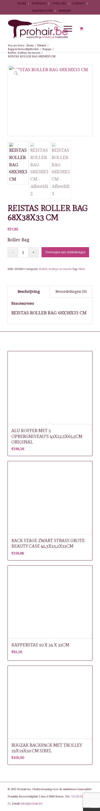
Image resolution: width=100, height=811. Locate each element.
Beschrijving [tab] (29, 291)
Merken (64, 10)
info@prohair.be (31, 803)
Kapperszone (42, 10)
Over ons (59, 3)
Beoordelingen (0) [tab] (71, 291)
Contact (78, 3)
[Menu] (65, 29)
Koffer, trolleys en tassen (55, 269)
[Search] (54, 29)
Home (21, 3)
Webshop (39, 3)
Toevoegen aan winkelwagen (65, 252)
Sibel (81, 269)
